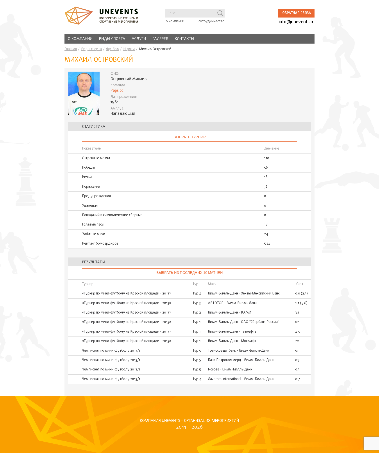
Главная (70, 49)
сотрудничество (211, 21)
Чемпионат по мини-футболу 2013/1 (111, 350)
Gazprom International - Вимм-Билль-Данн (241, 379)
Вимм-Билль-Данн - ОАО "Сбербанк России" (243, 322)
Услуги (139, 39)
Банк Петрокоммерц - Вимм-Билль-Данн (241, 360)
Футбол (112, 49)
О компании (80, 39)
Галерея (160, 39)
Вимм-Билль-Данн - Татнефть (232, 331)
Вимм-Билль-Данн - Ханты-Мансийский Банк (244, 293)
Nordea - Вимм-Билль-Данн (230, 369)
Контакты (184, 39)
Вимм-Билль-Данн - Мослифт (232, 341)
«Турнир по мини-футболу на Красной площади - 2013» (126, 293)
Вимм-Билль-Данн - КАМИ (229, 312)
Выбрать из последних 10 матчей (189, 273)
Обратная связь (296, 13)
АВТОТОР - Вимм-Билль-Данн (232, 303)
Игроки (129, 49)
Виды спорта (112, 39)
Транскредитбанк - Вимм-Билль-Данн (238, 350)
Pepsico (117, 91)
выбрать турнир (189, 137)
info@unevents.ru (297, 22)
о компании (175, 21)
